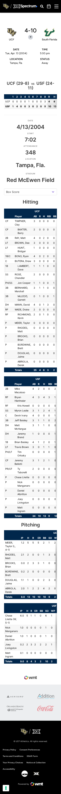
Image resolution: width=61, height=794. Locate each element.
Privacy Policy (9, 750)
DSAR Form (32, 756)
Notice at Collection (36, 762)
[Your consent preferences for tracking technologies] (6, 788)
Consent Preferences (29, 750)
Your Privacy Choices (13, 762)
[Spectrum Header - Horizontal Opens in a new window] (29, 6)
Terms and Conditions (13, 756)
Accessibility (9, 769)
